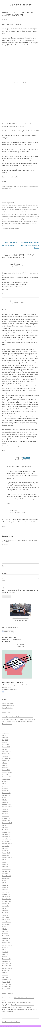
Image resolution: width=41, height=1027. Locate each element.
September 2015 (7, 843)
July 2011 (4, 929)
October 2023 (6, 754)
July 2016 (4, 825)
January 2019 (6, 795)
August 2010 (5, 947)
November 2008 (6, 986)
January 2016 (6, 834)
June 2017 (5, 811)
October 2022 (6, 760)
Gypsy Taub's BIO (7, 708)
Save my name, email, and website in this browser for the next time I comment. (20, 591)
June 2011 (5, 931)
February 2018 (6, 804)
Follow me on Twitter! (8, 703)
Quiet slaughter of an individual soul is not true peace (17, 717)
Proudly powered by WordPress (11, 1022)
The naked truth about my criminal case (22, 1005)
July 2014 (4, 860)
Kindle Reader (12, 689)
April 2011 (5, 933)
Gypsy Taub (7, 188)
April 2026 (5, 742)
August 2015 (5, 846)
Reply (4, 294)
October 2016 (6, 820)
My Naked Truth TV (20, 4)
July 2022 (4, 763)
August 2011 (5, 926)
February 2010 (6, 959)
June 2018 (5, 802)
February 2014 (6, 869)
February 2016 (6, 832)
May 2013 (5, 887)
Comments (20, 646)
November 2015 (6, 839)
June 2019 (5, 786)
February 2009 (6, 979)
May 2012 (5, 913)
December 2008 (6, 984)
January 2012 (6, 920)
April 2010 (5, 956)
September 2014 (7, 857)
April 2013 (5, 890)
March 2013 (5, 892)
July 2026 (4, 735)
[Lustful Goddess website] (7, 632)
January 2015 (6, 853)
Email (4, 573)
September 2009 (7, 968)
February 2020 (6, 777)
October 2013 (6, 878)
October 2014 (6, 855)
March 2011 (5, 936)
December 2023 (6, 751)
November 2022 (6, 758)
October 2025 (6, 747)
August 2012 (5, 906)
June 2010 (5, 952)
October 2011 (6, 924)
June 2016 (5, 827)
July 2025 (4, 749)
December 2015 (6, 837)
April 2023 (5, 756)
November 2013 (6, 876)
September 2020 (7, 772)
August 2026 (5, 733)
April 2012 (5, 915)
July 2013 (4, 883)
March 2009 (5, 977)
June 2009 (5, 973)
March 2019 (5, 790)
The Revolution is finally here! (22, 1002)
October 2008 (6, 989)
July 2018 (4, 800)
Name (4, 566)
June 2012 (5, 910)
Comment (6, 544)
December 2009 (6, 963)
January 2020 (6, 779)
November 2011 (6, 922)
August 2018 (5, 797)
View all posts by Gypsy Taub (11, 228)
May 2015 (5, 850)
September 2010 (7, 945)
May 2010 (5, 954)
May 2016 (5, 830)
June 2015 (5, 848)
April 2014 (5, 867)
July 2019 (4, 784)
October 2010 (6, 943)
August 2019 (5, 781)
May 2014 (5, 864)
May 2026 (5, 740)
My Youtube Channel (8, 705)
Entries (20, 644)
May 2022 (5, 765)
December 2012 (6, 899)
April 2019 (5, 788)
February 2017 (6, 818)
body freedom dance (23, 186)
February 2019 (6, 793)
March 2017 (5, 816)
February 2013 (6, 894)
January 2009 (6, 982)
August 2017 (5, 809)
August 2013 (5, 880)
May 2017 (5, 813)
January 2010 (6, 961)
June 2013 (5, 885)
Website (4, 581)
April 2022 (5, 767)
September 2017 (7, 807)
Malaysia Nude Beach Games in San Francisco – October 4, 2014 (29, 245)
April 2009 (5, 975)
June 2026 (5, 737)
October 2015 (6, 841)
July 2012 (4, 908)
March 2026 (5, 744)
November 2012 (6, 901)
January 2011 (6, 938)
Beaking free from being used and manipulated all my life (18, 719)
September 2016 (7, 823)
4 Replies (5, 19)
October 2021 (6, 770)
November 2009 (6, 966)
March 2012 (5, 917)
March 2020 (5, 774)
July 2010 (4, 949)
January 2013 (6, 896)
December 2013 (6, 873)
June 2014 (5, 862)
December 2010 (6, 940)
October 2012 (6, 903)
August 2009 (5, 970)
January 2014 (6, 871)
